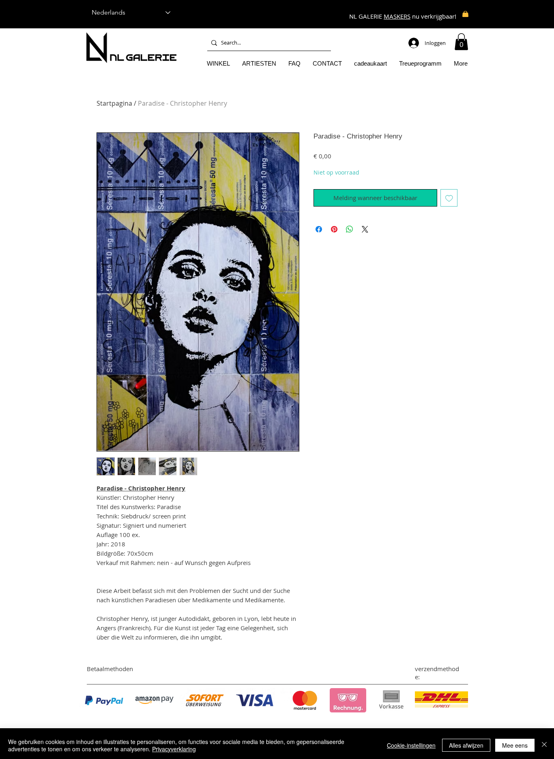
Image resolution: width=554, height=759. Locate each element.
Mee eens (515, 745)
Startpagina (114, 103)
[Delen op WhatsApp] (349, 229)
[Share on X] (365, 229)
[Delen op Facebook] (319, 229)
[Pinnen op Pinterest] (334, 229)
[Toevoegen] (449, 198)
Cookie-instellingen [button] (411, 745)
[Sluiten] (544, 745)
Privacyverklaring (174, 749)
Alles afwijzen (466, 745)
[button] (461, 41)
